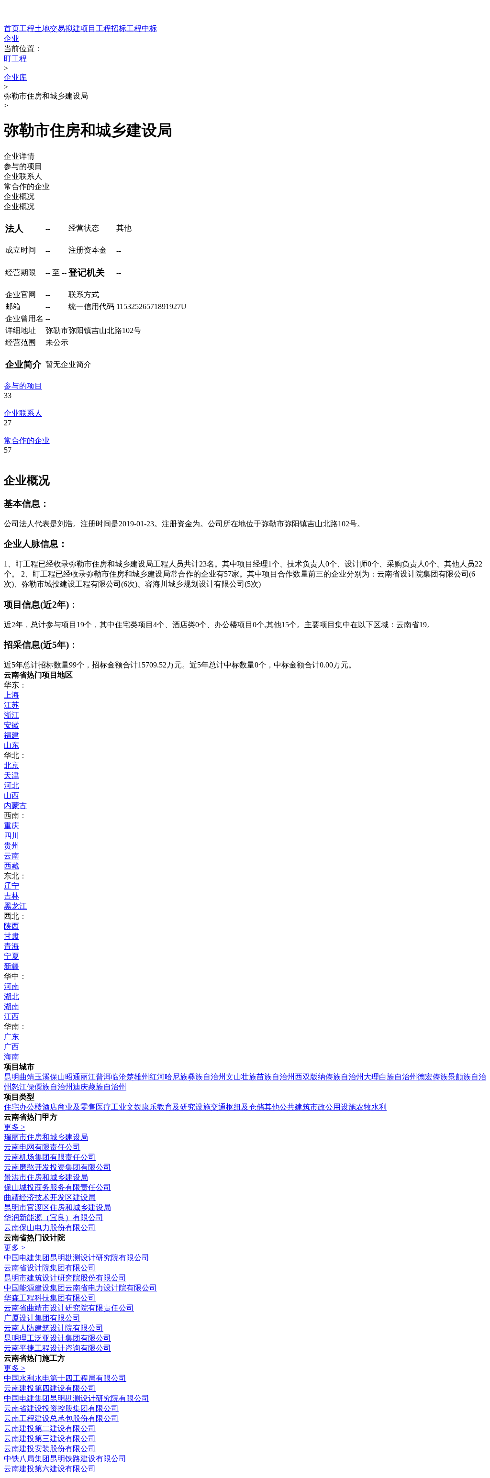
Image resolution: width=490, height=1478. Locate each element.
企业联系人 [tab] (23, 176)
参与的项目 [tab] (23, 166)
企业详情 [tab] (19, 156)
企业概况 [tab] (19, 196)
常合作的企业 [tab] (27, 186)
